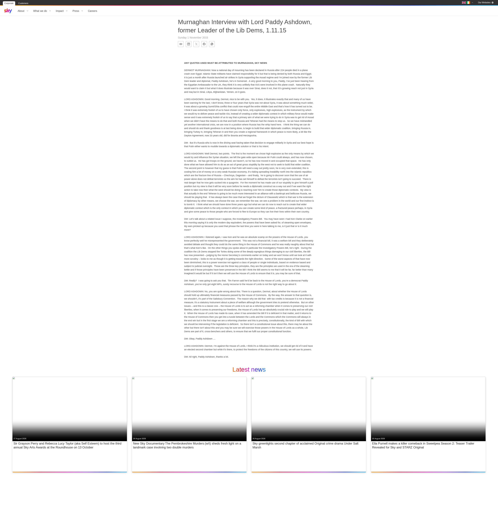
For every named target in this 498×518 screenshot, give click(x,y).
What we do (40, 10)
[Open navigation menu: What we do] (50, 11)
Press (75, 10)
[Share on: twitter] (196, 44)
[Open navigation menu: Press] (82, 11)
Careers (92, 10)
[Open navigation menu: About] (27, 11)
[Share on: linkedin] (188, 44)
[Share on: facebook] (204, 44)
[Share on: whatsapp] (212, 44)
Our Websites (484, 2)
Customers (23, 3)
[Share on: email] (181, 44)
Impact (60, 10)
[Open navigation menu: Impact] (67, 11)
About (21, 10)
